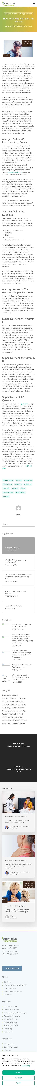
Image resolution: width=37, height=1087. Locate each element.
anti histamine (7, 484)
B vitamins (18, 484)
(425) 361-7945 (12, 951)
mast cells (6, 488)
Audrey (9, 26)
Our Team (7, 982)
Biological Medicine (10, 1022)
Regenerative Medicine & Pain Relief (14, 720)
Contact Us (8, 995)
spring (23, 488)
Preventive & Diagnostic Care (12, 717)
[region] (18, 1069)
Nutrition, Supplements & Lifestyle (14, 711)
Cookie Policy (26, 1066)
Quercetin (24, 404)
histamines (27, 484)
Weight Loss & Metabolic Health (13, 723)
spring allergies (8, 492)
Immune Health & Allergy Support (18, 14)
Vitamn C (6, 496)
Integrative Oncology (11, 1019)
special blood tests (15, 172)
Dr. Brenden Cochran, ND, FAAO (15, 985)
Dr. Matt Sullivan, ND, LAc (13, 991)
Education (7, 1050)
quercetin (15, 488)
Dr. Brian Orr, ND (10, 988)
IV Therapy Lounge (10, 1007)
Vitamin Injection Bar (11, 1010)
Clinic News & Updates (10, 695)
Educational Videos (11, 1047)
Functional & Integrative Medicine (14, 698)
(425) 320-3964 (12, 954)
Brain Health (8, 1032)
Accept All (18, 1072)
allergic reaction (8, 480)
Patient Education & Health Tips (13, 714)
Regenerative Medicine (12, 1016)
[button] (34, 4)
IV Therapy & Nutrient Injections (13, 708)
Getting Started (9, 1044)
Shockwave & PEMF (11, 1025)
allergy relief (28, 480)
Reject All (18, 1083)
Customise (18, 1078)
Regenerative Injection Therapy (15, 1013)
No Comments (27, 26)
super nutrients (20, 492)
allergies (19, 480)
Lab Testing (8, 1029)
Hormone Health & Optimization (13, 701)
